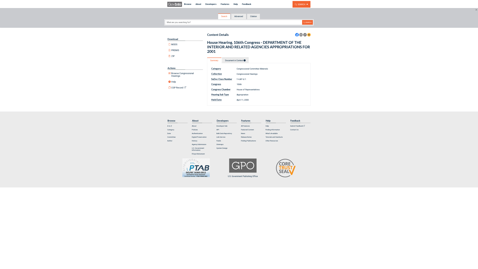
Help (173, 81)
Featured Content (247, 130)
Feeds (218, 141)
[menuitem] (187, 4)
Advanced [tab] (238, 16)
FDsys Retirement (198, 154)
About (194, 126)
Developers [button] (210, 4)
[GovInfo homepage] (174, 4)
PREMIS (175, 50)
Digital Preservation (199, 137)
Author (169, 141)
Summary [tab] (214, 60)
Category (170, 130)
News (243, 133)
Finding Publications (248, 141)
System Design (221, 148)
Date (169, 133)
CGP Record (177, 87)
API (217, 130)
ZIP (173, 56)
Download (173, 39)
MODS (174, 44)
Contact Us (294, 130)
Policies (195, 130)
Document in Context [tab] (234, 60)
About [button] (198, 4)
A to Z (169, 126)
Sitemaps (219, 144)
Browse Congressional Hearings (182, 74)
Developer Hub (221, 126)
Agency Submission (199, 144)
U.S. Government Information (198, 149)
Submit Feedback (296, 126)
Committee (171, 137)
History (194, 141)
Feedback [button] (246, 4)
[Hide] (476, 9)
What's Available (272, 133)
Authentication (197, 133)
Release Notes (246, 137)
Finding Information (273, 130)
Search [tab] (224, 16)
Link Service (220, 137)
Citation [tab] (253, 16)
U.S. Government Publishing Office (243, 176)
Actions (172, 68)
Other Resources (272, 141)
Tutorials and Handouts (274, 137)
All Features (245, 126)
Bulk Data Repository (224, 133)
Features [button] (225, 4)
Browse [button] (187, 4)
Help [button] (236, 4)
